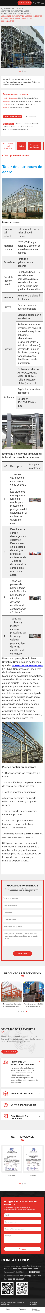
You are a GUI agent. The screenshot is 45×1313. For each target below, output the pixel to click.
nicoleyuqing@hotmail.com (30, 1276)
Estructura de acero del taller (15, 14)
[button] (20, 71)
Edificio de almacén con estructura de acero (18, 127)
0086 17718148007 (32, 1272)
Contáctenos (24, 3)
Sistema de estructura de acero (15, 11)
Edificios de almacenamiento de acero (16, 129)
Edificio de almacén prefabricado (27, 124)
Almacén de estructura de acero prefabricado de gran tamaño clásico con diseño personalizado (21, 18)
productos (16, 9)
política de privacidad (33, 1303)
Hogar (7, 9)
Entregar (22, 953)
